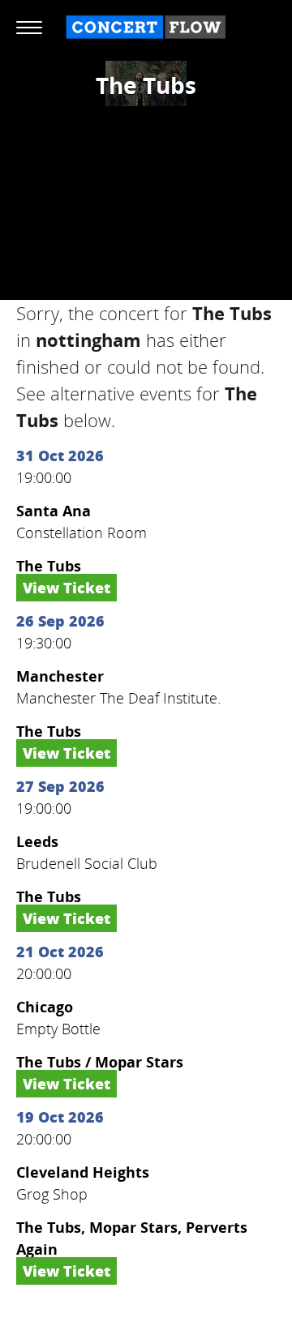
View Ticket (66, 587)
